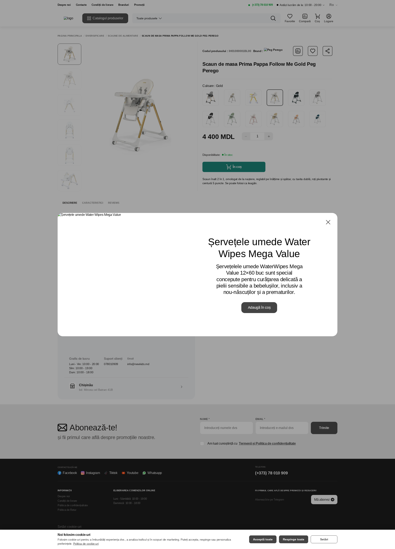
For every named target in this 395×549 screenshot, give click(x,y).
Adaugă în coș (259, 307)
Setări (324, 539)
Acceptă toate (263, 539)
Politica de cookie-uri (86, 543)
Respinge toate (293, 539)
